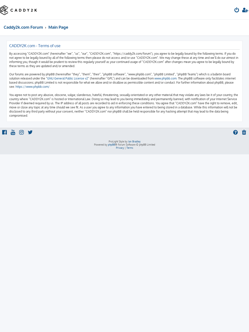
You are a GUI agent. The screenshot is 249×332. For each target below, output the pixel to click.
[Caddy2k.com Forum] (18, 9)
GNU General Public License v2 (67, 78)
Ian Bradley (134, 141)
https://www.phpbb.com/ (33, 86)
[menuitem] (236, 10)
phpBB (111, 144)
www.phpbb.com (165, 78)
